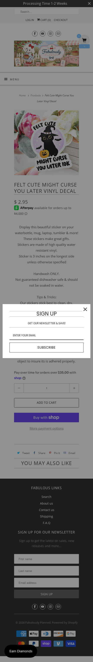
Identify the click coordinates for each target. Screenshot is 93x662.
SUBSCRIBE (46, 347)
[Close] (85, 309)
